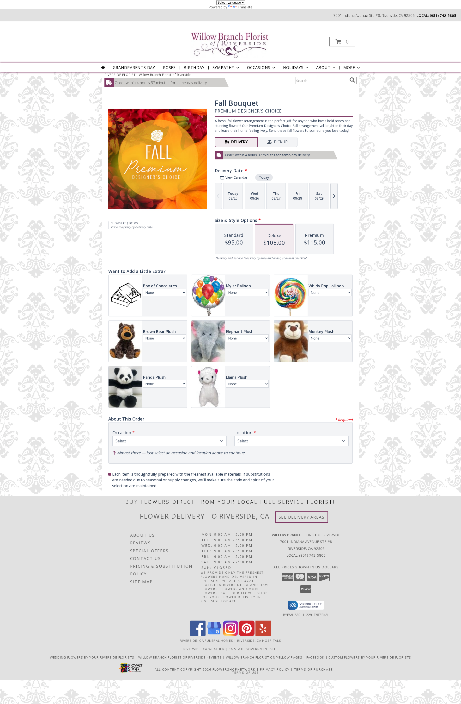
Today (264, 177)
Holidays (293, 67)
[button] (342, 41)
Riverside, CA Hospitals (259, 640)
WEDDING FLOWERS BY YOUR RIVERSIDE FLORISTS (92, 657)
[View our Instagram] (230, 634)
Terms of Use (245, 672)
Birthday (194, 67)
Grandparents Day (134, 67)
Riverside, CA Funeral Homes (206, 640)
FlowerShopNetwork (233, 669)
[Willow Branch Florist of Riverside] (230, 40)
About (323, 67)
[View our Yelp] (263, 634)
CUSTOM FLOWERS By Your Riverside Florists (369, 657)
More (349, 67)
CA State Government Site (253, 649)
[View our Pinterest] (247, 634)
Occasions (258, 67)
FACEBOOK (316, 657)
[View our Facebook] (198, 634)
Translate (245, 7)
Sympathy (223, 67)
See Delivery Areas (302, 517)
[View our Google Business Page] (214, 634)
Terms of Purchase (313, 669)
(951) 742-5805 (443, 15)
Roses (169, 67)
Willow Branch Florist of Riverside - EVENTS (180, 657)
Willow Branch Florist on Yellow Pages (264, 657)
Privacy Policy (275, 669)
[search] (352, 80)
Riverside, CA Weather (203, 649)
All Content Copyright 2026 (183, 669)
